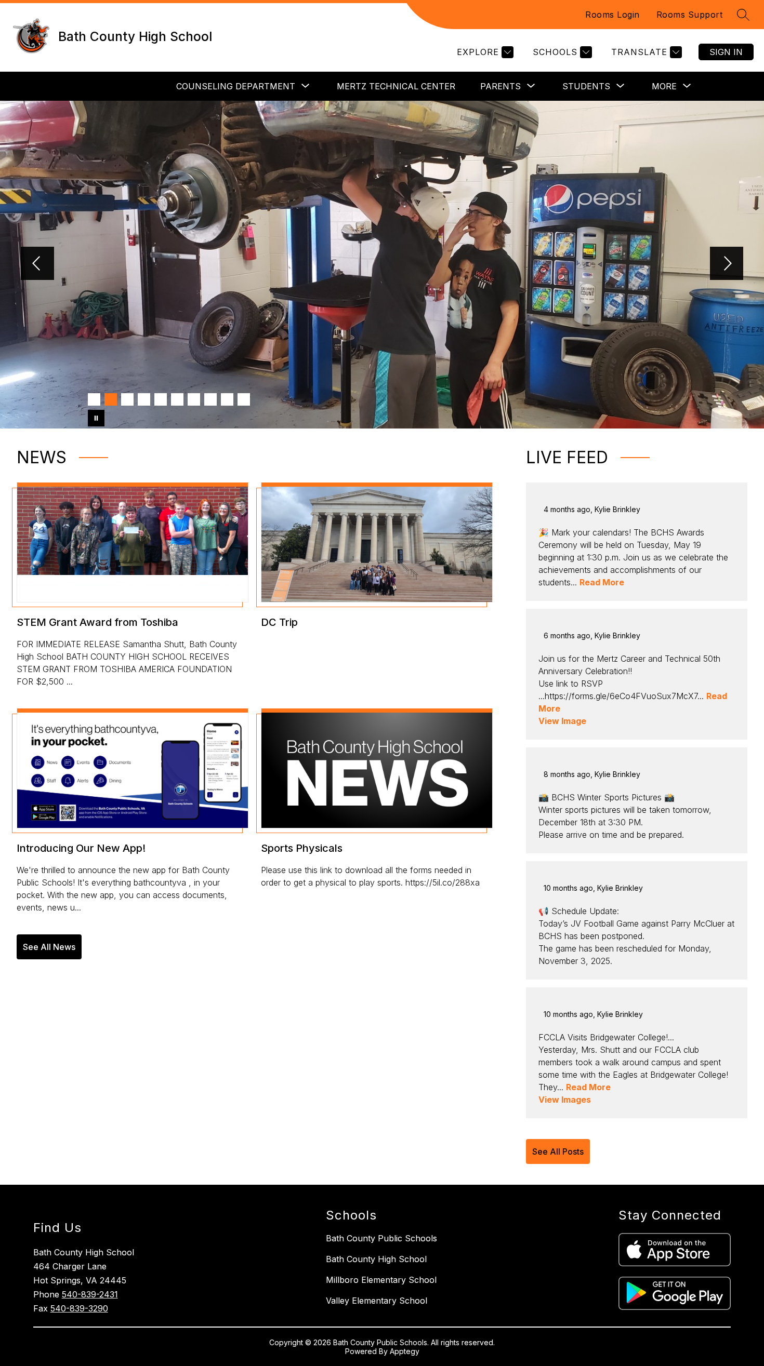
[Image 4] (144, 399)
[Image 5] (160, 399)
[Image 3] (127, 399)
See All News (49, 947)
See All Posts (558, 1151)
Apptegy (404, 1351)
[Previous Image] (37, 264)
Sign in (726, 52)
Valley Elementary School (376, 1300)
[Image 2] (110, 399)
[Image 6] (177, 399)
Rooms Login (612, 14)
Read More (601, 582)
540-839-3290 (79, 1308)
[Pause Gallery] (96, 418)
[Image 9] (227, 399)
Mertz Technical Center (396, 86)
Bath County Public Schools (381, 1238)
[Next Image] (726, 264)
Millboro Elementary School (381, 1280)
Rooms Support (689, 14)
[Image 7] (194, 399)
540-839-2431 (90, 1294)
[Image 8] (210, 399)
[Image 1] (94, 399)
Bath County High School (376, 1259)
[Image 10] (244, 399)
